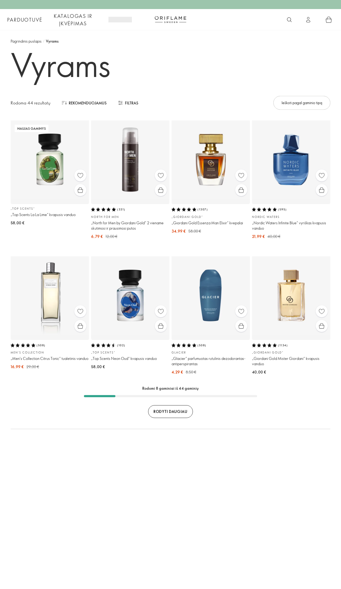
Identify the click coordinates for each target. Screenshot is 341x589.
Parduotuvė (24, 20)
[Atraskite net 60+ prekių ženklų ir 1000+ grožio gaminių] (289, 20)
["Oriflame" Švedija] (170, 19)
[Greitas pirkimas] (80, 190)
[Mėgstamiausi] (80, 175)
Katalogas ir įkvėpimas (73, 20)
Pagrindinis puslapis (26, 41)
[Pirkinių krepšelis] (328, 19)
